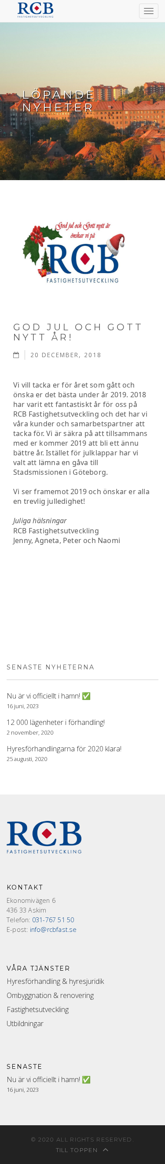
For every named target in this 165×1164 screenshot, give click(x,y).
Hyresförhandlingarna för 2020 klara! (64, 749)
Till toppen (78, 1150)
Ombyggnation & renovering (50, 995)
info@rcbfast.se (53, 929)
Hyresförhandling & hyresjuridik (55, 981)
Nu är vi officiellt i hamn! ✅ (49, 696)
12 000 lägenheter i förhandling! (56, 722)
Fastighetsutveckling (38, 1009)
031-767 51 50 (53, 920)
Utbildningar (25, 1023)
